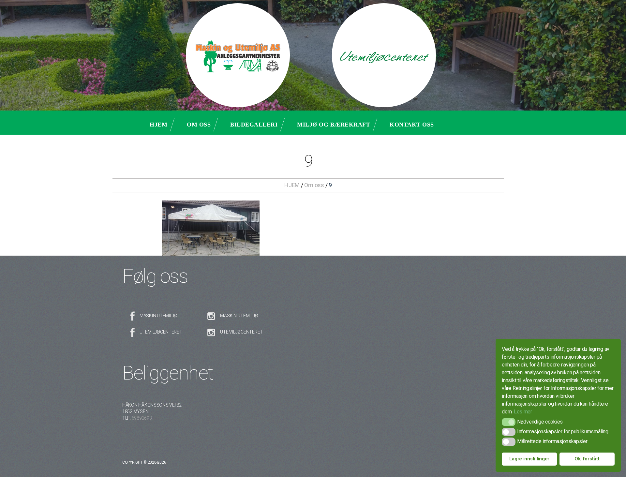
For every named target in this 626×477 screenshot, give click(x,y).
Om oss (199, 124)
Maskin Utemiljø (158, 315)
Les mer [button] (523, 412)
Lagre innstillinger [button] (529, 459)
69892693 (142, 418)
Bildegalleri (253, 124)
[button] (508, 422)
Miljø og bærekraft (333, 124)
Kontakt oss (412, 124)
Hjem (158, 124)
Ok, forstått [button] (587, 459)
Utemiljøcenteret (161, 332)
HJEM (292, 185)
